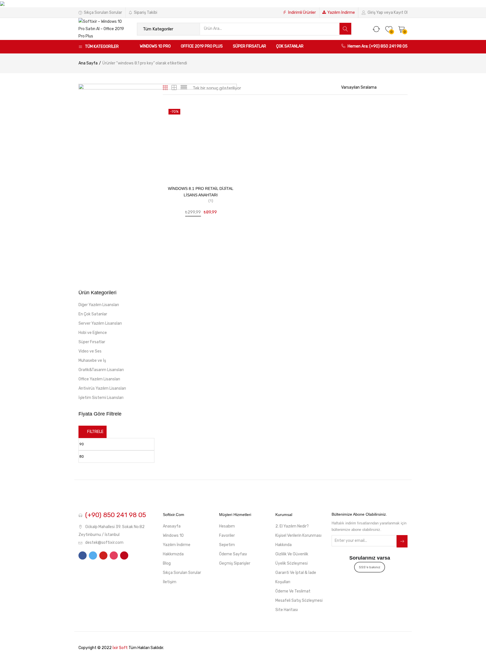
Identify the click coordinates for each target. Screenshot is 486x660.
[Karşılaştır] (228, 151)
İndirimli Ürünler (302, 12)
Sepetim (227, 544)
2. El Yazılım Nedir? (292, 526)
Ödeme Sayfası (233, 554)
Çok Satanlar (289, 46)
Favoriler (227, 535)
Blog (167, 563)
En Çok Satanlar (92, 314)
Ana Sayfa (88, 63)
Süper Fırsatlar (249, 46)
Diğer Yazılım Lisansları (98, 304)
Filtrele (95, 431)
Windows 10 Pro (155, 46)
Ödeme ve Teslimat (292, 591)
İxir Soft (120, 647)
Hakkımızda (173, 554)
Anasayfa (172, 526)
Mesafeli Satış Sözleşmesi (299, 600)
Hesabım (227, 526)
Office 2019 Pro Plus (202, 46)
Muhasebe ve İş (92, 360)
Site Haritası (286, 609)
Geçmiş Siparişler (234, 563)
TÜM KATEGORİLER (102, 46)
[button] (401, 29)
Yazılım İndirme (341, 12)
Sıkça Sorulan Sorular (103, 12)
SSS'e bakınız (369, 567)
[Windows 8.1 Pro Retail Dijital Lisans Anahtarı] (201, 141)
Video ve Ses (90, 351)
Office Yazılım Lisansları (99, 379)
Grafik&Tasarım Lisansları (101, 369)
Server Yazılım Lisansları (100, 323)
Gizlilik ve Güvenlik (291, 554)
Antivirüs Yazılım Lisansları (102, 388)
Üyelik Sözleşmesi (291, 563)
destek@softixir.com (104, 542)
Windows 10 (173, 535)
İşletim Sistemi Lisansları (100, 397)
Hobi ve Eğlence (92, 332)
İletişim (169, 582)
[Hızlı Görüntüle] (228, 143)
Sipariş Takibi (145, 12)
